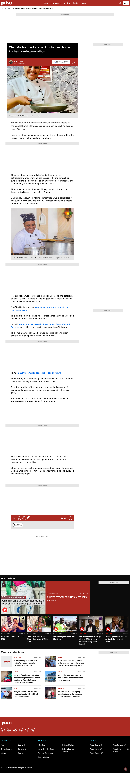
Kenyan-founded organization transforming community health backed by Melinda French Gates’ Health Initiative (27, 679)
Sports (75, 3)
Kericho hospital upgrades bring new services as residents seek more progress (71, 677)
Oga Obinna (18, 525)
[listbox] (65, 631)
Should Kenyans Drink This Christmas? (64, 638)
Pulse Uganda (95, 753)
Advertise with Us (45, 749)
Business (61, 688)
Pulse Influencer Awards (68, 750)
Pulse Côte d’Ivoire (117, 750)
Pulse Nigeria (95, 745)
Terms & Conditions (45, 753)
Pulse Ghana (94, 749)
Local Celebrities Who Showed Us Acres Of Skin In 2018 (38, 639)
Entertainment (56, 3)
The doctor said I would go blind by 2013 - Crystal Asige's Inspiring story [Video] (90, 640)
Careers (83, 3)
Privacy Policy (43, 757)
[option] (13, 631)
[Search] (120, 3)
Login (126, 3)
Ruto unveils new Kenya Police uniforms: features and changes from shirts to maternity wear (71, 662)
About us (41, 745)
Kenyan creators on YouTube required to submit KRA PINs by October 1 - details (26, 694)
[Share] (74, 62)
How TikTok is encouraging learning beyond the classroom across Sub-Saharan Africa (70, 694)
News (46, 3)
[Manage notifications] (125, 769)
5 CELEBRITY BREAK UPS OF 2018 (12, 638)
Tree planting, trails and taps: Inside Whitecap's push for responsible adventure (26, 662)
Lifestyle (67, 3)
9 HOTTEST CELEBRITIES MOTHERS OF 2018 (67, 599)
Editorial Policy (68, 745)
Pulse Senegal (118, 745)
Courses (21, 753)
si (35, 307)
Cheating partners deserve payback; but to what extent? (116, 639)
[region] (65, 631)
